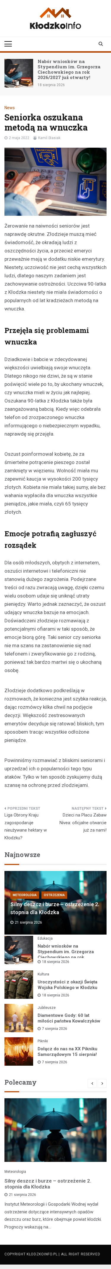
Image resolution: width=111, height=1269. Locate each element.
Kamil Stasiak (49, 138)
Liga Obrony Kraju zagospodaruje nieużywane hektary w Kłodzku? (25, 826)
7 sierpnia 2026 (54, 1029)
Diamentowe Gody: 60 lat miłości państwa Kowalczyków (69, 1018)
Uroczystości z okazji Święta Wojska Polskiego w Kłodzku (67, 984)
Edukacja (45, 938)
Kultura (43, 974)
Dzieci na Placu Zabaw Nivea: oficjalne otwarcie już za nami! (83, 822)
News (9, 107)
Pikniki (43, 1041)
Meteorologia (25, 895)
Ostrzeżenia (54, 895)
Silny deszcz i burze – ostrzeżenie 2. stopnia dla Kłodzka (47, 1184)
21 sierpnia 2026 (22, 1195)
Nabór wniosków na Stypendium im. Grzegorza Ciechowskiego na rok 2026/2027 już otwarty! (69, 69)
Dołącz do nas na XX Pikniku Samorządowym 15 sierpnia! (67, 1051)
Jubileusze (47, 1008)
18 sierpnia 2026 (55, 962)
